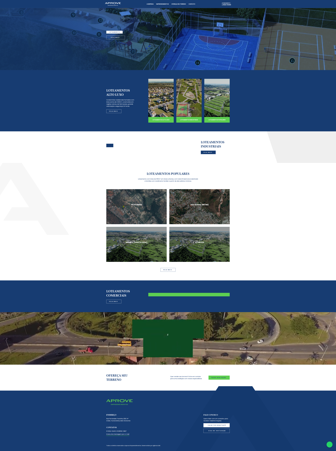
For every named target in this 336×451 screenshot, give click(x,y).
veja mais (115, 37)
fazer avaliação (218, 377)
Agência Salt (156, 445)
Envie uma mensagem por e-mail (117, 434)
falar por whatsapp (217, 425)
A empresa (150, 4)
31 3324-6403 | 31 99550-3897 (116, 431)
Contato (192, 4)
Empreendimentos (162, 4)
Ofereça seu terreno (178, 4)
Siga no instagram (217, 430)
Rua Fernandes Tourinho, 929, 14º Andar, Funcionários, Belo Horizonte (118, 420)
